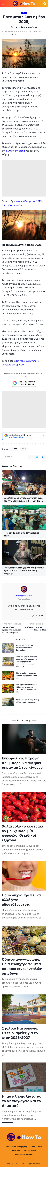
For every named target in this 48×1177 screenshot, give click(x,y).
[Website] (33, 615)
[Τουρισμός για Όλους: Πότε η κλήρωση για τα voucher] (8, 701)
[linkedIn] (43, 457)
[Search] (44, 3)
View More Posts (24, 599)
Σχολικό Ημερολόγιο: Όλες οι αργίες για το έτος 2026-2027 (20, 1033)
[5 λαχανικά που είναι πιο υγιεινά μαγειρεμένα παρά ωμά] (8, 675)
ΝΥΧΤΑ (24, 449)
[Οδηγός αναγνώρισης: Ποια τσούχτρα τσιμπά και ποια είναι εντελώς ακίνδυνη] (24, 940)
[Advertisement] (24, 178)
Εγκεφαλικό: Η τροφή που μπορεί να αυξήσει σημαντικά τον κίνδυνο (22, 763)
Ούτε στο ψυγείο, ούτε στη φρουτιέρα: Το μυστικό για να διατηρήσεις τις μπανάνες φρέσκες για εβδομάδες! (26, 661)
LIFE (24, 12)
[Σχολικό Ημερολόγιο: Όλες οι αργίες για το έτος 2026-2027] (24, 1009)
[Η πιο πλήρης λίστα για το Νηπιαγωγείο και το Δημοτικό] (24, 1077)
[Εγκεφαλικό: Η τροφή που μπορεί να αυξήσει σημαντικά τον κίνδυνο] (24, 739)
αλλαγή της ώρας (15, 150)
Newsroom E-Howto (10, 35)
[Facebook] (30, 457)
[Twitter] (36, 457)
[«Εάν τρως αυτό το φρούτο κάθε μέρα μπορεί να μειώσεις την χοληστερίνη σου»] (8, 688)
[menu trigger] (4, 3)
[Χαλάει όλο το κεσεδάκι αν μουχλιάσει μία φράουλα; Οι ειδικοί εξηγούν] (24, 807)
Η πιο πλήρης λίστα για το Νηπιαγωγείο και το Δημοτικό (21, 1101)
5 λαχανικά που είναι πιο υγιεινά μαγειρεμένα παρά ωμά (26, 675)
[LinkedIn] (42, 615)
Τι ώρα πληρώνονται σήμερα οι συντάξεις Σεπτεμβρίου (24, 647)
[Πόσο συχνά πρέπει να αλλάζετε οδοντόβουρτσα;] (24, 876)
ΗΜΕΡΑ (14, 449)
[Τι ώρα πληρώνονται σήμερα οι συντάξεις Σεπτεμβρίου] (8, 648)
